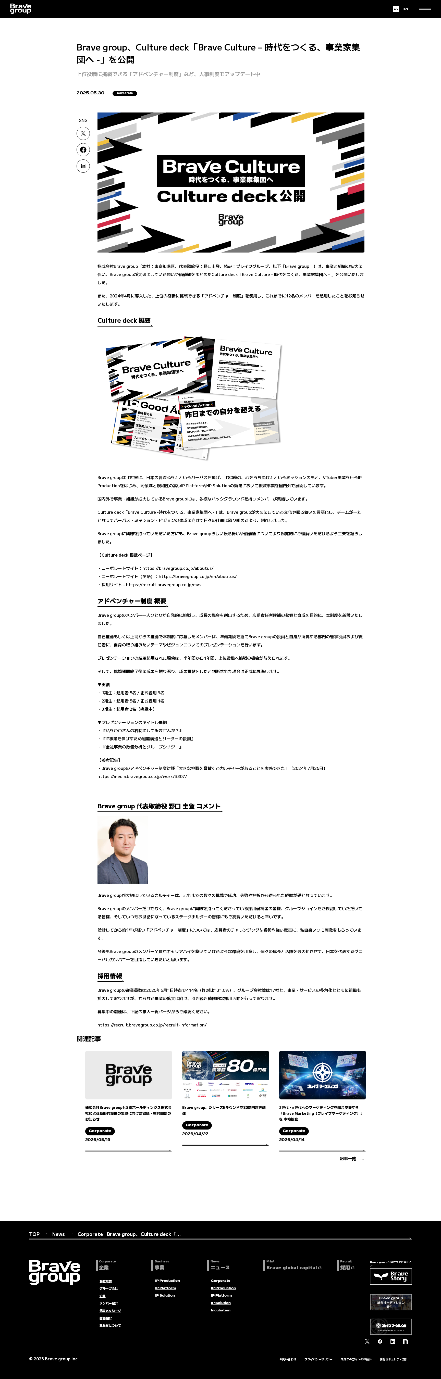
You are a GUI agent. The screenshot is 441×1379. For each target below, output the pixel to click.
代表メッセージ (110, 1310)
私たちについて (110, 1325)
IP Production (167, 1281)
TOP (34, 1233)
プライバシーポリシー (318, 1359)
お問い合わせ (287, 1359)
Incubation (220, 1310)
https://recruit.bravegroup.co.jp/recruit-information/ (152, 1025)
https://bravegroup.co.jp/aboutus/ (178, 568)
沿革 (103, 1296)
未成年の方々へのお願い (356, 1359)
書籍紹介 (106, 1318)
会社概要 (106, 1281)
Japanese (396, 9)
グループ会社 (109, 1288)
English (406, 9)
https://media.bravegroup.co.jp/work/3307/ (142, 776)
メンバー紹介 (109, 1303)
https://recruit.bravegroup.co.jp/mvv (164, 584)
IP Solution (165, 1295)
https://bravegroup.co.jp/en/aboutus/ (198, 576)
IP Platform (165, 1288)
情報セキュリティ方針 (394, 1359)
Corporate (90, 1233)
